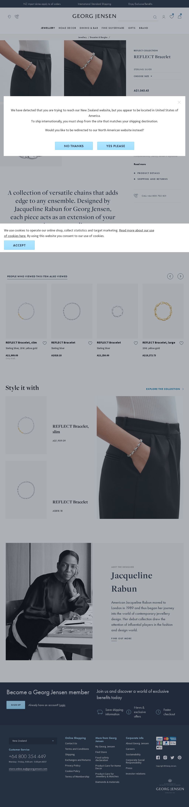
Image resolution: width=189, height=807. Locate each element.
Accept (19, 245)
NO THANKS (74, 146)
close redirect (179, 102)
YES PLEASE (115, 146)
